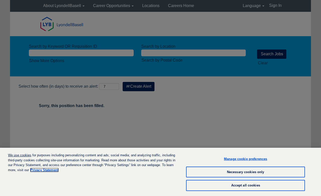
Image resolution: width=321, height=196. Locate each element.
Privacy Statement (44, 170)
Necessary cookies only (245, 172)
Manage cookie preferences (245, 159)
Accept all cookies (245, 185)
